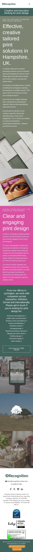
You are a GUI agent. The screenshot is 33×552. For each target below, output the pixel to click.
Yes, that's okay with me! (16, 546)
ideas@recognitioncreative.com (17, 481)
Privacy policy (17, 549)
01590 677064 (17, 484)
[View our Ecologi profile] (16, 524)
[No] (31, 546)
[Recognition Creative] (16, 476)
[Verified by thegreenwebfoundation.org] (16, 534)
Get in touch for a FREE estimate (16, 349)
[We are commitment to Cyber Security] (16, 513)
